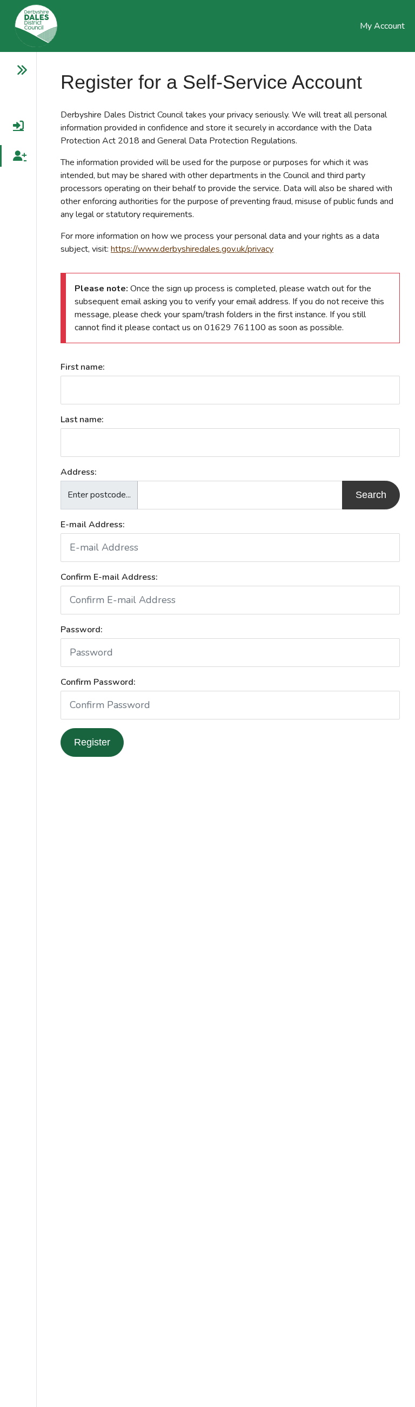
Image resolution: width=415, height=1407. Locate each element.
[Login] (14, 125)
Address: (79, 472)
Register (92, 742)
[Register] (14, 156)
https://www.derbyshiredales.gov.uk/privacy (192, 249)
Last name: (82, 420)
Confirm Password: (98, 682)
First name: (83, 367)
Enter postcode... (99, 495)
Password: (82, 630)
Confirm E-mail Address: (109, 577)
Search (371, 494)
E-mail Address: (93, 525)
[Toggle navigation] (14, 70)
